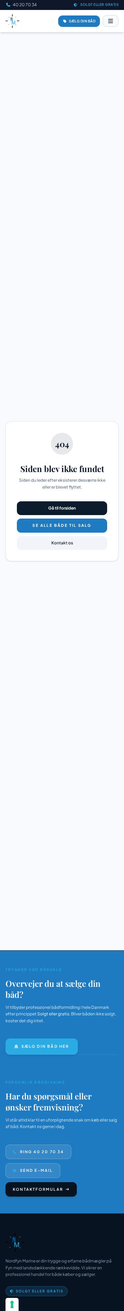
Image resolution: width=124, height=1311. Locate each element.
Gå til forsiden (62, 508)
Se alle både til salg (61, 525)
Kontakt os (62, 542)
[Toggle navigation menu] (110, 21)
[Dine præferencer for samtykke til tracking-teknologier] (12, 1304)
